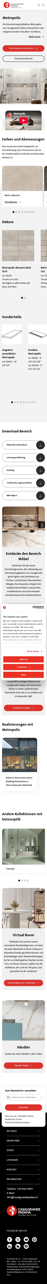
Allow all (23, 659)
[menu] (43, 5)
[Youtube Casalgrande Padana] (26, 1239)
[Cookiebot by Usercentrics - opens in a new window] (33, 607)
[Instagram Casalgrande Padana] (18, 1239)
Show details (33, 651)
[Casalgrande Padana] (13, 5)
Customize (22, 667)
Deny (23, 675)
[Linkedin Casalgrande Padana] (9, 1246)
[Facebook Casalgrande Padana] (9, 1239)
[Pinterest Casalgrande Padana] (34, 1239)
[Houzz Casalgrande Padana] (18, 1246)
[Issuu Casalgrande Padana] (26, 1246)
